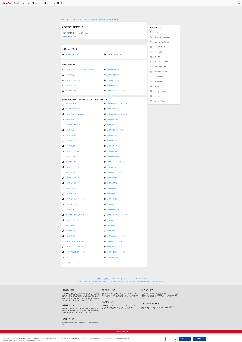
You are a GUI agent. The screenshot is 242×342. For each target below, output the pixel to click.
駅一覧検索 (67, 312)
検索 (63, 309)
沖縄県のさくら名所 (113, 209)
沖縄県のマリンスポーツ (114, 220)
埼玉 (74, 295)
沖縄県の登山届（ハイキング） (116, 257)
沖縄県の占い (70, 225)
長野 (69, 296)
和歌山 (68, 298)
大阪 (89, 296)
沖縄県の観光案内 (112, 199)
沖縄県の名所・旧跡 (113, 193)
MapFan (63, 19)
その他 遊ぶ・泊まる (96, 19)
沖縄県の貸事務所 (112, 75)
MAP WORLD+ (154, 296)
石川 (95, 295)
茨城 (63, 295)
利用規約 (106, 279)
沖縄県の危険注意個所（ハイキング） (77, 252)
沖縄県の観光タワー (72, 231)
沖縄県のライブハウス (114, 146)
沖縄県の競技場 (112, 151)
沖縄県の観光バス (71, 204)
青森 (80, 293)
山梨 (65, 296)
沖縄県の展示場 (112, 183)
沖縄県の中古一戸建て (114, 80)
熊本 (76, 300)
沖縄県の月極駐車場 (113, 69)
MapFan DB (170, 295)
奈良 (63, 298)
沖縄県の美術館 (112, 188)
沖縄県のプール (112, 167)
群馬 (70, 295)
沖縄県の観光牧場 (71, 146)
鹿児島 (87, 300)
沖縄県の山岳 (70, 262)
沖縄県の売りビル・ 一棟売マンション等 (119, 91)
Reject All (185, 339)
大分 (79, 300)
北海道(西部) (74, 293)
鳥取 (72, 298)
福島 (97, 293)
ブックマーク (87, 312)
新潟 (89, 295)
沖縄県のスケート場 (113, 156)
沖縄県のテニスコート (72, 162)
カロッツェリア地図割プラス (167, 307)
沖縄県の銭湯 (111, 231)
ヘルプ (113, 279)
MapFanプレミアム (107, 305)
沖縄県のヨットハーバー (114, 172)
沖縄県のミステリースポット (116, 109)
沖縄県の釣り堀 (112, 135)
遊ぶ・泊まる (83, 19)
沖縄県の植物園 (70, 135)
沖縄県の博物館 (70, 188)
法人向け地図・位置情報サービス (151, 293)
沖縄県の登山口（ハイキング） (116, 236)
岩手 (83, 293)
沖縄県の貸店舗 (70, 75)
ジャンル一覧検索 (77, 312)
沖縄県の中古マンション (73, 80)
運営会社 (99, 279)
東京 (80, 295)
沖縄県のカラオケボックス (74, 124)
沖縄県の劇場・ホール (72, 193)
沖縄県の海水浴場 (112, 119)
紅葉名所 (108, 19)
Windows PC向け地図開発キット (156, 295)
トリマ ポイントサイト (123, 309)
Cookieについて (141, 279)
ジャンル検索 (73, 19)
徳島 (89, 298)
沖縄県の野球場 (70, 172)
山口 (85, 298)
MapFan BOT (117, 307)
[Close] (239, 338)
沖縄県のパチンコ (112, 140)
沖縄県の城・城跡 (71, 183)
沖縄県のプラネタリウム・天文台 (76, 199)
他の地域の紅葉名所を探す (70, 36)
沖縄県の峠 (110, 204)
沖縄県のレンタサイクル (73, 177)
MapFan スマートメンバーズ (149, 307)
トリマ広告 (162, 296)
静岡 (76, 296)
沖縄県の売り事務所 (72, 91)
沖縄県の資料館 (112, 177)
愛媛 (95, 298)
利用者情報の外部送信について (119, 282)
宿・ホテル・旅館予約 (128, 296)
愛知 (79, 296)
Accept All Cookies (199, 339)
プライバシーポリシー (127, 279)
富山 (92, 295)
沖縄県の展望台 (70, 236)
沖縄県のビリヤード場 (72, 167)
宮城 (87, 293)
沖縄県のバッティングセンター (116, 162)
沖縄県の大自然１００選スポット (117, 103)
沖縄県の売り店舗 (112, 85)
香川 (92, 298)
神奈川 (85, 295)
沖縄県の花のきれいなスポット (75, 215)
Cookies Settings (171, 339)
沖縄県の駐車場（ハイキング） (116, 246)
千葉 (77, 295)
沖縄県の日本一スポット (73, 109)
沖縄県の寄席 (70, 130)
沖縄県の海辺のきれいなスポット (76, 103)
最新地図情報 (106, 293)
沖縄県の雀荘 (111, 225)
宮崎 (82, 300)
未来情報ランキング (76, 310)
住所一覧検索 (86, 310)
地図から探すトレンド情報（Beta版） (121, 293)
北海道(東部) (66, 293)
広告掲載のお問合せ (158, 282)
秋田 (90, 293)
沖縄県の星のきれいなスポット (75, 114)
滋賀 (86, 296)
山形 (94, 293)
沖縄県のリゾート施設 (72, 151)
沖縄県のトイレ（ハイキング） (75, 246)
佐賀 (69, 300)
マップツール (77, 309)
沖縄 (91, 300)
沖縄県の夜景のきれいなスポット (117, 114)
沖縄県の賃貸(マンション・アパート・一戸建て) (80, 69)
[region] (121, 338)
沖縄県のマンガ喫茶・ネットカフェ (118, 215)
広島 (82, 298)
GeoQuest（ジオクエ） (109, 309)
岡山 (78, 298)
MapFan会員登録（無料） (70, 322)
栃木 (67, 295)
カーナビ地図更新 (115, 296)
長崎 (72, 300)
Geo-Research (171, 296)
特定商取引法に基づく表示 (100, 282)
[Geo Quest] (61, 3)
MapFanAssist (108, 307)
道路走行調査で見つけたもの (121, 295)
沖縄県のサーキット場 (72, 220)
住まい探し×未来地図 (88, 309)
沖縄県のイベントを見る (114, 54)
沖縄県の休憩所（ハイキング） (116, 252)
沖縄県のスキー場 (71, 156)
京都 (93, 296)
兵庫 (96, 296)
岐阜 (72, 296)
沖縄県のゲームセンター (114, 124)
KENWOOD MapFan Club (148, 309)
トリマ (124, 307)
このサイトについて (84, 282)
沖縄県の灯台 (70, 209)
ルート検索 (69, 309)
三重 (82, 296)
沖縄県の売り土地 (71, 85)
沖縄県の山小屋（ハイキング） (75, 241)
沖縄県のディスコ (71, 140)
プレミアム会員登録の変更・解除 (140, 282)
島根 (75, 298)
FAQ (118, 279)
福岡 (65, 300)
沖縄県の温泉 (70, 119)
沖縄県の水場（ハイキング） (116, 241)
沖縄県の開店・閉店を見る (74, 54)
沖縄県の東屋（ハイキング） (74, 257)
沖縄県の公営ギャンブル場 (115, 130)
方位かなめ (130, 307)
